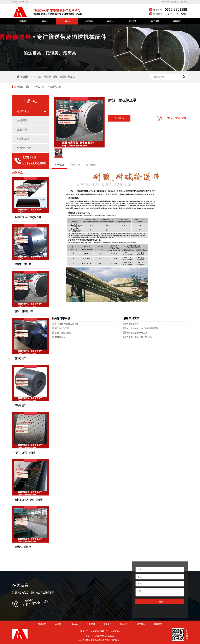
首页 (28, 86)
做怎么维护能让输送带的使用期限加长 (143, 328)
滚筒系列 (22, 129)
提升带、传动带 (62, 328)
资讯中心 (111, 21)
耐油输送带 (60, 337)
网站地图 (165, 2)
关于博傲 (155, 21)
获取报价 (119, 118)
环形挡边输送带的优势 (136, 332)
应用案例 (89, 21)
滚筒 (40, 76)
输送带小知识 (132, 324)
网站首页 (23, 21)
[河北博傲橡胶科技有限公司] (20, 17)
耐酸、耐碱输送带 (63, 332)
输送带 (45, 21)
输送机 (62, 76)
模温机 (71, 76)
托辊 (55, 76)
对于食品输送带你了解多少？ (139, 337)
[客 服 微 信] (178, 634)
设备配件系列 (24, 148)
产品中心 (67, 21)
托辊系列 (22, 120)
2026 (33, 76)
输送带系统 (55, 86)
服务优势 (133, 21)
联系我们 (183, 2)
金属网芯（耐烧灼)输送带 (66, 324)
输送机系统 (23, 139)
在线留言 (174, 2)
